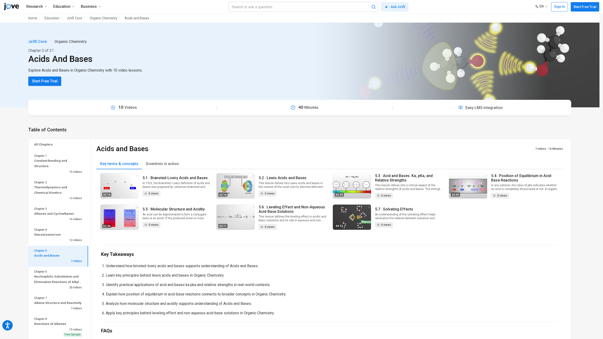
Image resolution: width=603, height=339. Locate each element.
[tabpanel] (329, 204)
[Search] (373, 6)
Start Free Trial (585, 7)
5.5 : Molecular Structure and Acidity (174, 209)
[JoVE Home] (11, 6)
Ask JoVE (398, 7)
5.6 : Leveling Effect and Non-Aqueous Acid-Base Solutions (292, 209)
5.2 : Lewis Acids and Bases (282, 178)
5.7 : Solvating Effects (394, 209)
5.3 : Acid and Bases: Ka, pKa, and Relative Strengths (404, 178)
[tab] (119, 164)
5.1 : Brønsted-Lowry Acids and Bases (175, 178)
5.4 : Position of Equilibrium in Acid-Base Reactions (521, 178)
